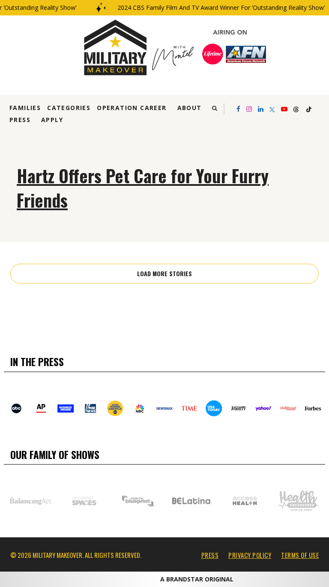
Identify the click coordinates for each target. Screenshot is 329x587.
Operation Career (131, 108)
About (189, 108)
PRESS (210, 555)
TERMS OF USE (300, 555)
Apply (52, 120)
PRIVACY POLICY (249, 555)
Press (19, 120)
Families (25, 108)
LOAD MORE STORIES (164, 273)
